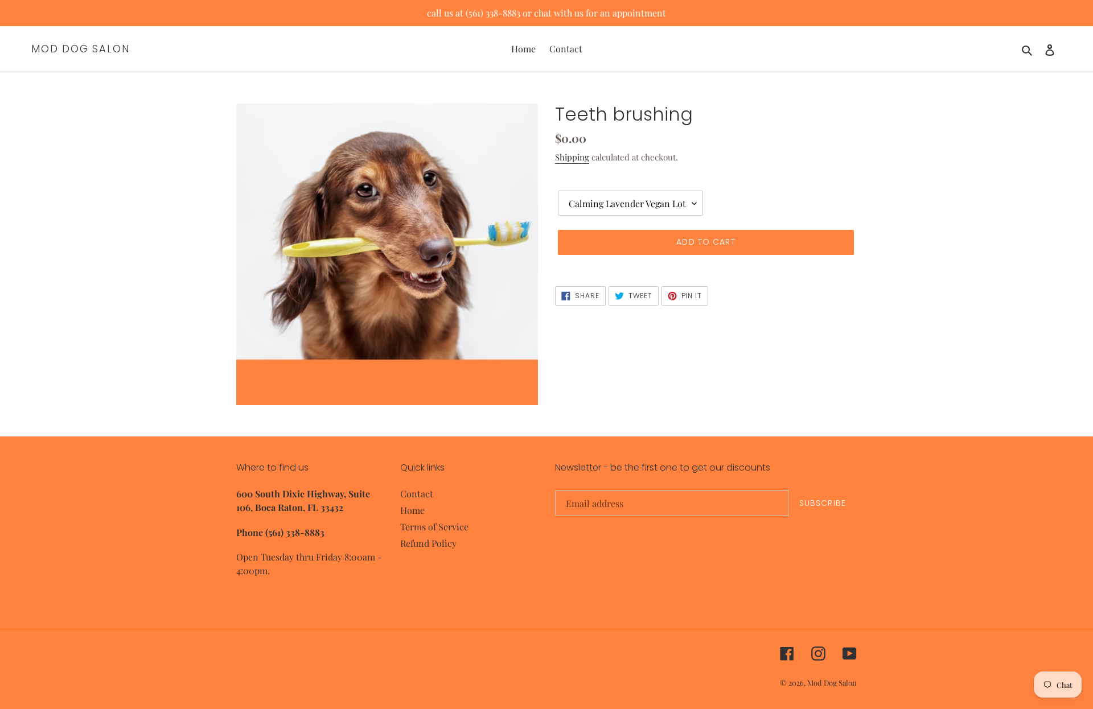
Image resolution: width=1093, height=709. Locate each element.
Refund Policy (428, 543)
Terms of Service (434, 527)
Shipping (572, 157)
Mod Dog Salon (80, 49)
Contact (416, 494)
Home (412, 510)
